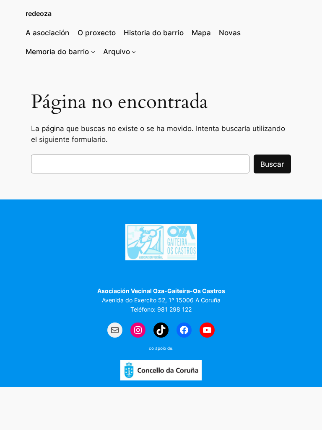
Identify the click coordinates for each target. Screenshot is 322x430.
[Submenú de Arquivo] (134, 52)
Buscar (272, 164)
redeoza (39, 13)
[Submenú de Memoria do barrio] (93, 52)
